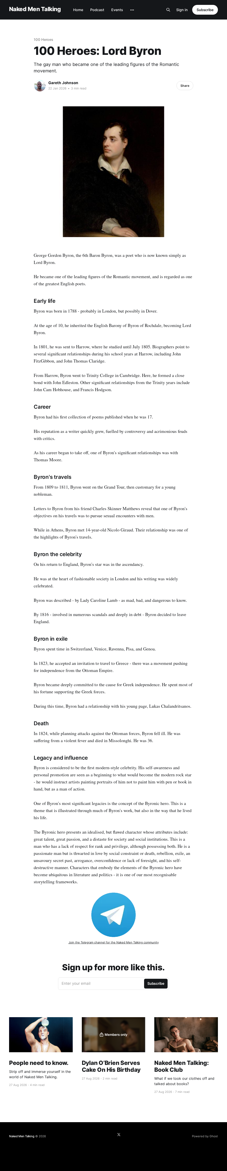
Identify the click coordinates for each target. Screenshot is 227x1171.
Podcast (97, 10)
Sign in (182, 10)
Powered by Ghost (205, 1136)
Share (184, 85)
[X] (119, 1134)
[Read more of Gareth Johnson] (40, 85)
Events (117, 10)
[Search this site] (168, 9)
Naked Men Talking (35, 9)
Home (78, 10)
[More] (132, 10)
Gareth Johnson (63, 83)
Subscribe (205, 10)
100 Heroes (43, 39)
